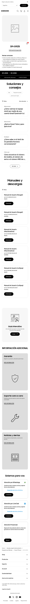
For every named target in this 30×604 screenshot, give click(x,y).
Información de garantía (15, 50)
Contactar (8, 494)
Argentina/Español (6, 589)
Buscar (8, 540)
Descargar (8, 203)
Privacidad (5, 600)
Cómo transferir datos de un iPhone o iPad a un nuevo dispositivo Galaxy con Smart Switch (15, 58)
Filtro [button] (5, 101)
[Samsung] (5, 11)
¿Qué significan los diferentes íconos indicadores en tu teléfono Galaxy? (15, 64)
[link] (27, 43)
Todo (9, 92)
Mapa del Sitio (24, 600)
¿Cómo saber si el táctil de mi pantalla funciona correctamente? (15, 61)
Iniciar (14, 334)
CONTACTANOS (23, 77)
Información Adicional (9, 77)
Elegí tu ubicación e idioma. (8, 2)
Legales (17, 600)
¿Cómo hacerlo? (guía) (15, 95)
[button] (15, 110)
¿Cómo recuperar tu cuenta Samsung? (12, 67)
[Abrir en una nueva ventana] (10, 597)
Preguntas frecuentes (17, 92)
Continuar (24, 5)
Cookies (11, 600)
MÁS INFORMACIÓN (9, 362)
